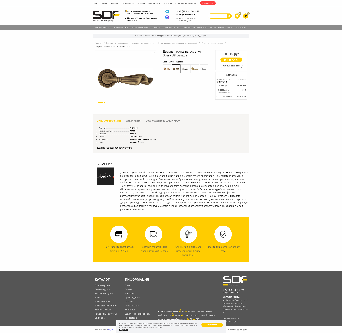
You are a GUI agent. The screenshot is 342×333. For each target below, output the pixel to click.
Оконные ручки (120, 27)
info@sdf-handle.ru (187, 14)
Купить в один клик (231, 66)
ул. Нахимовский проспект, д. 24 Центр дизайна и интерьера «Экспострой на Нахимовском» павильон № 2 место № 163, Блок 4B (235, 304)
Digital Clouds (114, 329)
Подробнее (123, 330)
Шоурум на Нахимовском (185, 3)
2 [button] (102, 102)
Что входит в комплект (163, 121)
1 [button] (100, 102)
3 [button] (104, 102)
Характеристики (109, 121)
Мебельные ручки (141, 27)
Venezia (133, 131)
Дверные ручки (101, 27)
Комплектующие (103, 309)
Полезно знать (154, 3)
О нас (95, 3)
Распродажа (207, 3)
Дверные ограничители (195, 27)
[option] (125, 78)
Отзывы (141, 3)
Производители (128, 3)
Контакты (168, 3)
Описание (133, 121)
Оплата (104, 3)
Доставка (114, 3)
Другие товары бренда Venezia (114, 147)
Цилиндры (241, 27)
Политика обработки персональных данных (231, 320)
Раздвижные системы (221, 27)
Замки (157, 27)
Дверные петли (171, 27)
